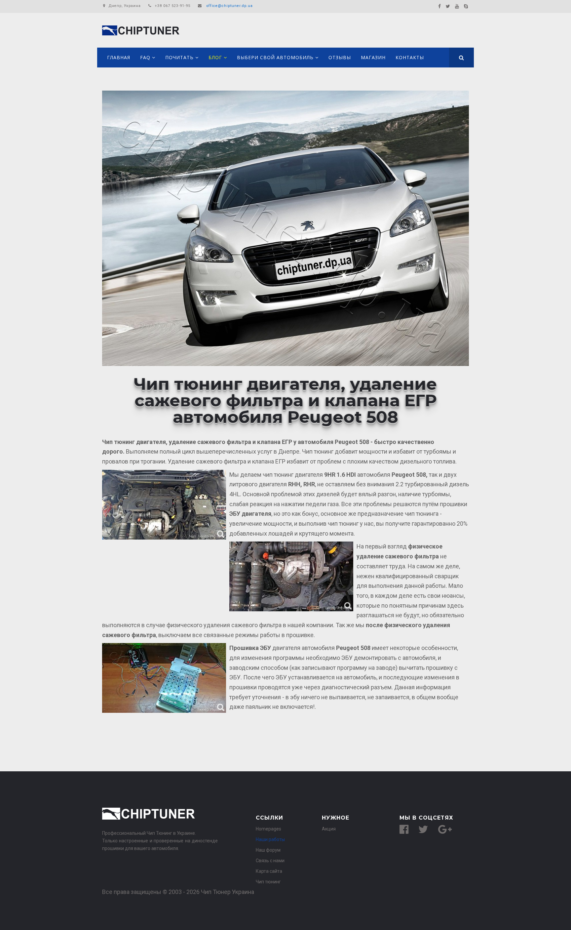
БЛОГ (215, 57)
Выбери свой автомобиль (275, 57)
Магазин (373, 57)
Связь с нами (270, 860)
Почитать (179, 57)
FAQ (145, 57)
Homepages (268, 828)
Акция (329, 828)
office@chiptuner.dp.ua (230, 6)
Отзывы (339, 57)
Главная (118, 57)
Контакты (410, 57)
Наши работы (270, 839)
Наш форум (268, 850)
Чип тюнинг (268, 881)
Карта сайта (269, 871)
